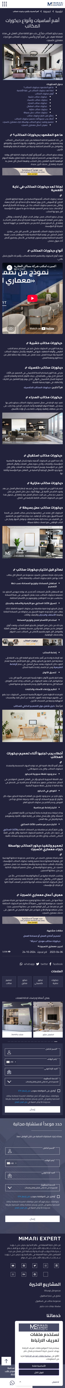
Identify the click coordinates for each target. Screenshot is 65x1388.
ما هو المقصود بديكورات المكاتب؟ (39, 87)
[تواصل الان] (32, 643)
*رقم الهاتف (52, 1059)
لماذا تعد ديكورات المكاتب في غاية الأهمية (35, 90)
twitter (44, 964)
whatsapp (29, 964)
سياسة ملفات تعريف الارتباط (38, 1356)
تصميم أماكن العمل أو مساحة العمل (41, 936)
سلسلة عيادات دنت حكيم (50, 1306)
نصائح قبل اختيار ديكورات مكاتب (40, 116)
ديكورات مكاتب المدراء (37, 103)
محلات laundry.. (17, 1034)
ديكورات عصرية (54, 981)
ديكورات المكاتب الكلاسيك (37, 387)
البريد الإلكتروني (51, 1069)
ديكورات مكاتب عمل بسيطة (35, 112)
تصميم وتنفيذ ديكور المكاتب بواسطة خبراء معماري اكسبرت (28, 122)
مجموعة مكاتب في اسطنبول (48, 1301)
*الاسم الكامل (52, 1049)
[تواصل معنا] (32, 173)
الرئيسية (59, 11)
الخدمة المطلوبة (51, 1078)
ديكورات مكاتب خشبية (37, 97)
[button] (55, 1041)
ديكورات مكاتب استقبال (37, 106)
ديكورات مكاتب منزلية (38, 109)
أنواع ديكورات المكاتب (44, 94)
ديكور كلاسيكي (38, 981)
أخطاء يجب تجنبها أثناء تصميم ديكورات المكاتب (34, 119)
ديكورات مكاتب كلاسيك (37, 100)
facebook (58, 964)
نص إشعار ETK (24, 1091)
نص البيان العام (21, 1102)
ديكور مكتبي (24, 981)
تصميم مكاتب (9, 981)
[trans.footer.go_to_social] (13, 1265)
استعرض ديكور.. (48, 1034)
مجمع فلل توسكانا (52, 1290)
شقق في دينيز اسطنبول (50, 1296)
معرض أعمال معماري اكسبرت (34, 125)
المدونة (47, 11)
